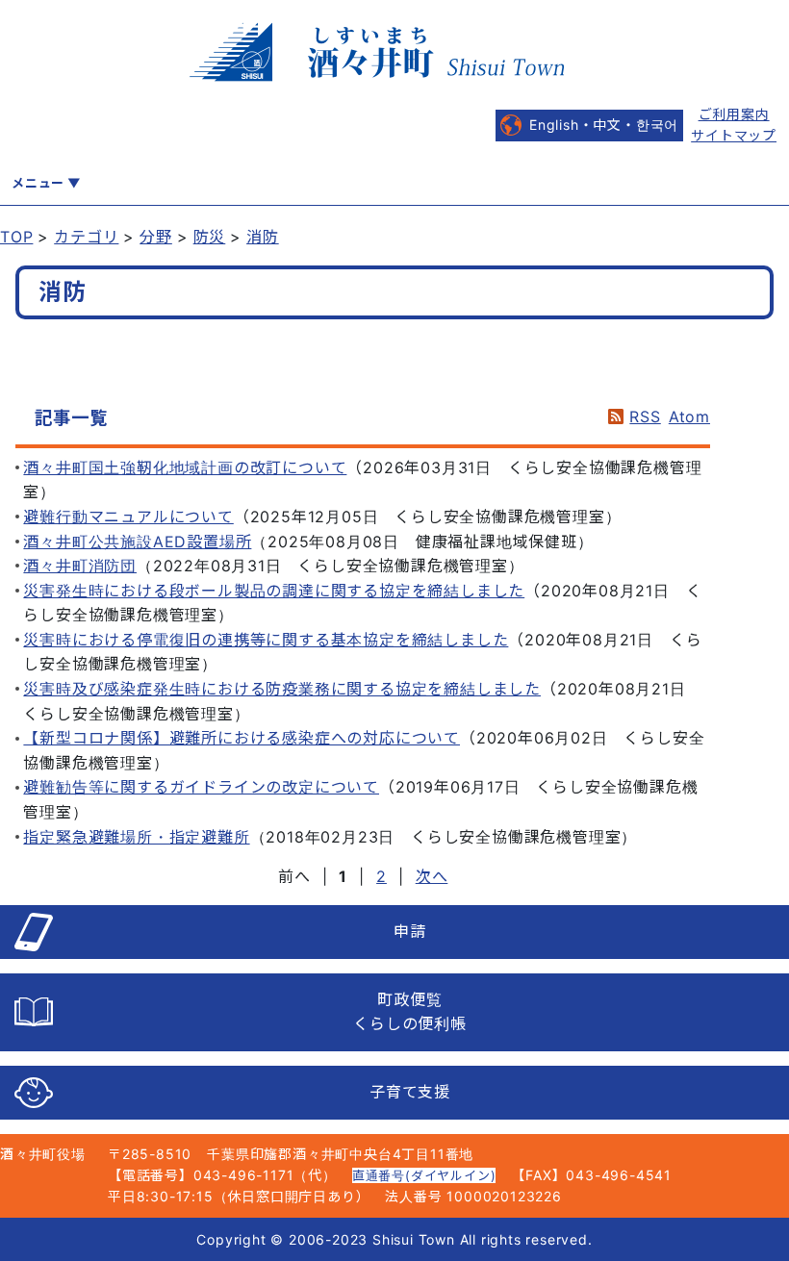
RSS (644, 416)
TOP (16, 236)
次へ (432, 876)
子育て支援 (409, 1091)
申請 (410, 931)
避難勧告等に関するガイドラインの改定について (201, 786)
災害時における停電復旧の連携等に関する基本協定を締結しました (265, 639)
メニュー (38, 182)
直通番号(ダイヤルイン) (424, 1175)
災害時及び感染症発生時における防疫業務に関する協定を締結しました (282, 688)
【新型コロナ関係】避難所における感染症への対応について (241, 737)
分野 (156, 236)
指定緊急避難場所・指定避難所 (136, 836)
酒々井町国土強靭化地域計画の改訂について (184, 467)
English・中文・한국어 (603, 124)
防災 (209, 236)
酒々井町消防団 (80, 565)
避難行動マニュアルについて (128, 516)
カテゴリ (86, 236)
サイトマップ (733, 135)
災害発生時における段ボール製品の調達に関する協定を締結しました (273, 590)
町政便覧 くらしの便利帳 (410, 1012)
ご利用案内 (734, 114)
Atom (689, 416)
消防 (262, 236)
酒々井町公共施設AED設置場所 (137, 541)
